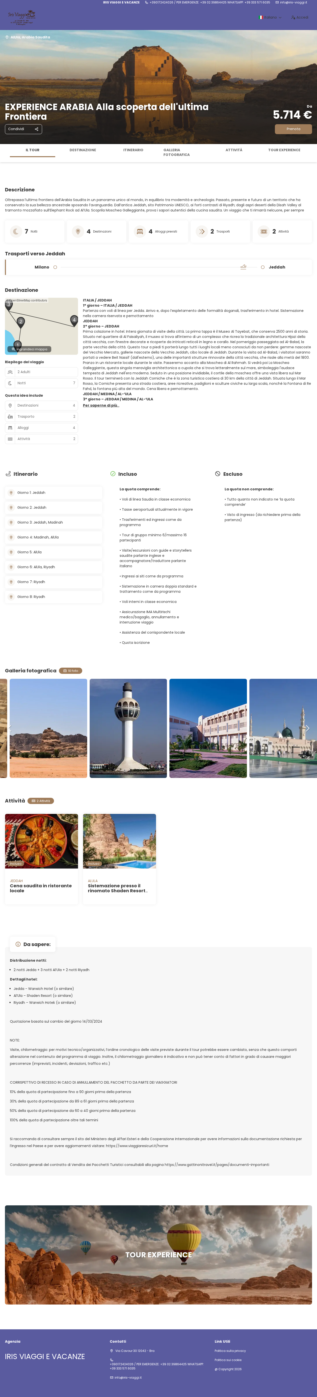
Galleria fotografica (176, 152)
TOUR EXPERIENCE (284, 150)
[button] (5, 153)
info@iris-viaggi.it (293, 2)
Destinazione (83, 150)
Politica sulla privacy (230, 1351)
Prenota (293, 128)
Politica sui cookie (228, 1360)
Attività (234, 150)
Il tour (32, 150)
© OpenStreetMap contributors (26, 300)
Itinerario (133, 150)
